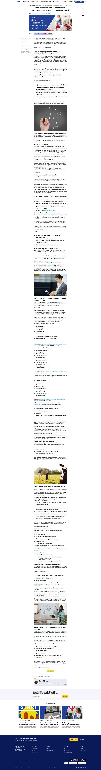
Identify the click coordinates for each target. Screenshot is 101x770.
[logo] (17, 1)
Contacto (81, 748)
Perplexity (43, 33)
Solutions (36, 1)
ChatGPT (37, 33)
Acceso (64, 1)
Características (26, 1)
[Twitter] (83, 10)
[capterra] (66, 763)
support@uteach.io (18, 750)
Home (31, 5)
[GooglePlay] (82, 760)
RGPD (63, 767)
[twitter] (83, 767)
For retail (47, 748)
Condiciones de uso (48, 767)
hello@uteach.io (18, 747)
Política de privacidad (57, 767)
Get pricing (82, 739)
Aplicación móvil (35, 752)
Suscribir (65, 696)
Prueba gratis (70, 1)
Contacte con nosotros (45, 1)
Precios (32, 1)
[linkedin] (81, 767)
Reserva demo (80, 1)
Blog (34, 5)
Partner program (83, 750)
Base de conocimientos (68, 752)
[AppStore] (74, 760)
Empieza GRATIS (50, 671)
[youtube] (79, 767)
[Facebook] (83, 8)
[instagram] (85, 767)
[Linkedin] (83, 13)
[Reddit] (83, 15)
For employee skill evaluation (51, 750)
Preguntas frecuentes (54, 1)
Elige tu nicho (66, 750)
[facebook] (76, 767)
